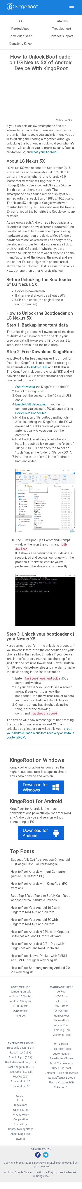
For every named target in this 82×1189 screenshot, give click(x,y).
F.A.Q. (20, 21)
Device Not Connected (31, 413)
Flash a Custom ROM (61, 1082)
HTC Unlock (20, 1006)
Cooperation (20, 1119)
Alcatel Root (61, 1025)
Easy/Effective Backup (61, 1077)
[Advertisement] (41, 91)
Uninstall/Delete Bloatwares (61, 1072)
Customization (61, 1053)
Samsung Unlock (20, 991)
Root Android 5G (20, 1086)
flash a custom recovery (42, 733)
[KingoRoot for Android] (22, 7)
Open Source (20, 1109)
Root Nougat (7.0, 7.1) (20, 1067)
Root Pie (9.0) (20, 1076)
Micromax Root (61, 1034)
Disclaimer (20, 1105)
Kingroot (21, 1015)
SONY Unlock (20, 1010)
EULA (20, 1100)
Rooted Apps (20, 28)
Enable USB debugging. (31, 404)
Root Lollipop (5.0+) (20, 1057)
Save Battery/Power (61, 1058)
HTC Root (61, 996)
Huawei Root (61, 1015)
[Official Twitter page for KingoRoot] (45, 1155)
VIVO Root (61, 1006)
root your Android (44, 152)
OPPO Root (61, 1010)
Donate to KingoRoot (20, 1129)
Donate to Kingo (20, 43)
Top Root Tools (61, 1048)
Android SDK (38, 367)
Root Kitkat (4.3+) (20, 1052)
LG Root (61, 991)
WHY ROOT (61, 1044)
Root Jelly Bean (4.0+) (20, 1047)
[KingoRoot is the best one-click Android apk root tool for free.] (41, 833)
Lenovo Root (61, 1020)
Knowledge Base (20, 36)
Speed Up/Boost (61, 1068)
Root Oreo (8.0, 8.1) (20, 1071)
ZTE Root (61, 1001)
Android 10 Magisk (20, 996)
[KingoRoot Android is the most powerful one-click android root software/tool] (41, 787)
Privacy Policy (20, 1114)
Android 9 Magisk (20, 1001)
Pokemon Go (61, 1087)
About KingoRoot (20, 1133)
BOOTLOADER (65, 120)
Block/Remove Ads (61, 1063)
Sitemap (20, 1138)
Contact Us (20, 1124)
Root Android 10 (20, 1081)
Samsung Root (61, 1030)
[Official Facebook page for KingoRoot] (38, 1155)
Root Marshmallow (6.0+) (20, 1062)
